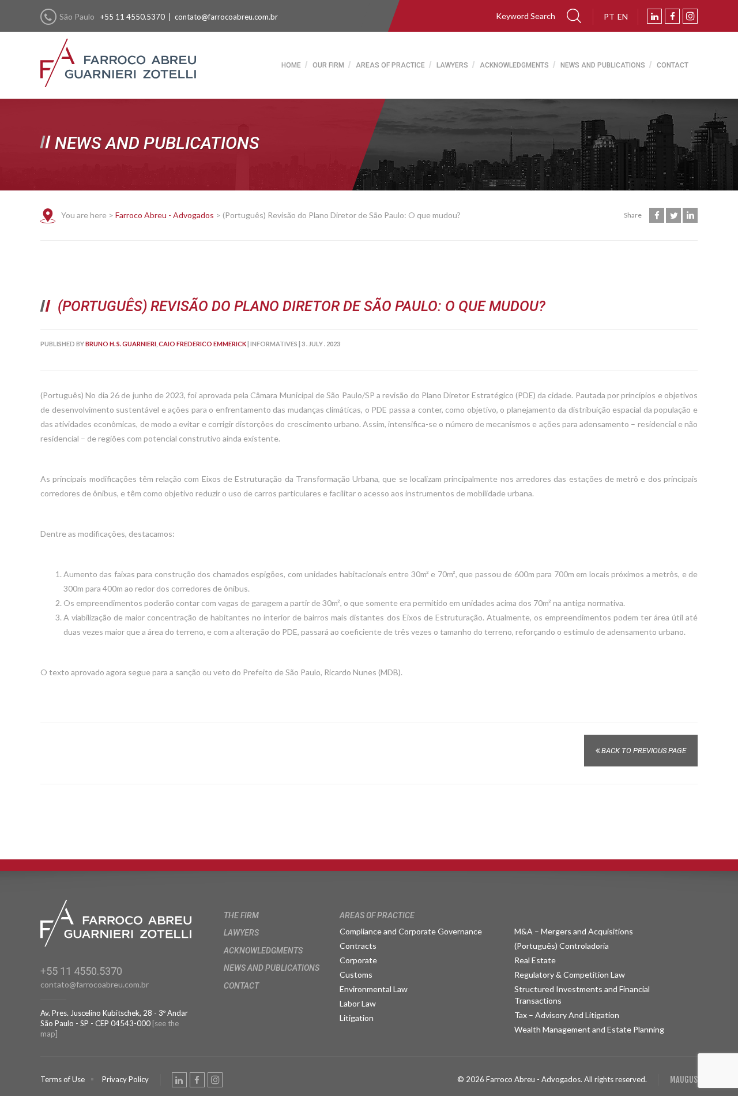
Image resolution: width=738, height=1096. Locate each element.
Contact (672, 65)
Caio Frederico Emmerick (202, 343)
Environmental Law (374, 989)
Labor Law (358, 1003)
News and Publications (602, 65)
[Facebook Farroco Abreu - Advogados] (672, 16)
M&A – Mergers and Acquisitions (573, 931)
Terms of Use (62, 1079)
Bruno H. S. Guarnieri (120, 343)
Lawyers (452, 65)
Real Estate (535, 960)
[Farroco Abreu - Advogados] (118, 53)
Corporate (358, 960)
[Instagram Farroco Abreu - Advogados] (690, 16)
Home (291, 65)
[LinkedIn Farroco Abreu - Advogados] (654, 16)
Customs (356, 974)
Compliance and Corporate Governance (411, 931)
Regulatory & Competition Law (569, 974)
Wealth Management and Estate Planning (589, 1029)
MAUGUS (684, 1079)
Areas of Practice (390, 65)
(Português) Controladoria (561, 946)
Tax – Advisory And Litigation (566, 1015)
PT (609, 16)
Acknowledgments (514, 65)
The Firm (241, 915)
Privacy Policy (125, 1079)
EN (622, 16)
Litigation (357, 1018)
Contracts (358, 946)
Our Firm (328, 65)
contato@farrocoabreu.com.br (226, 16)
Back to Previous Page (643, 750)
